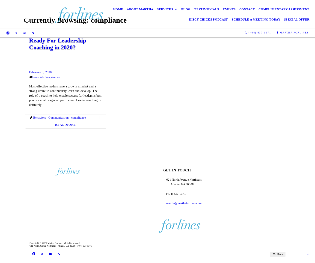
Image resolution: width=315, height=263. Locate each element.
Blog (186, 9)
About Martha (140, 9)
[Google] (33, 32)
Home (118, 9)
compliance (78, 117)
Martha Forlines (294, 32)
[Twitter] (16, 32)
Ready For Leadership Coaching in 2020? (57, 44)
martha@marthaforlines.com (184, 203)
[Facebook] (8, 32)
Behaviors (39, 117)
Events (229, 9)
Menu (279, 254)
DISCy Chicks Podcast (208, 19)
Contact (247, 9)
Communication (58, 117)
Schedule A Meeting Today (256, 19)
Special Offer (296, 19)
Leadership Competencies (45, 77)
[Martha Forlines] (54, 14)
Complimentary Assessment (284, 9)
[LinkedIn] (25, 32)
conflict (93, 117)
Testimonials (206, 9)
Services (165, 9)
